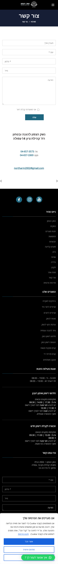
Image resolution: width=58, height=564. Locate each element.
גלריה (53, 262)
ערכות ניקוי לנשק (48, 324)
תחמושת (52, 236)
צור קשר (52, 277)
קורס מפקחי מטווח (48, 348)
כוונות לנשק (51, 318)
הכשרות (52, 241)
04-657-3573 (27, 151)
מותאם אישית (29, 549)
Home (33, 22)
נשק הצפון (51, 221)
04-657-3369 (26, 155)
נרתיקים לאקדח (49, 301)
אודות (53, 257)
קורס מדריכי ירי (50, 354)
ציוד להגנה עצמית (48, 330)
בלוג (54, 251)
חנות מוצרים (51, 231)
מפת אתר (52, 272)
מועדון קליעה (50, 246)
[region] (29, 538)
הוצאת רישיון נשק (48, 342)
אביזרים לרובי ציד (49, 306)
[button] (38, 557)
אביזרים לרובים (50, 312)
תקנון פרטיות (23, 534)
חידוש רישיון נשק (49, 336)
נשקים (53, 226)
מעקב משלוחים (49, 359)
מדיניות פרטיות (50, 282)
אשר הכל (29, 541)
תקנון (53, 267)
